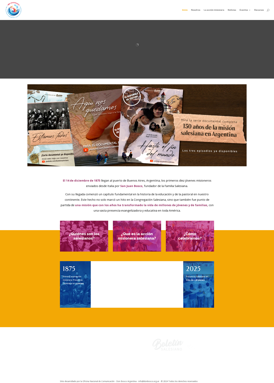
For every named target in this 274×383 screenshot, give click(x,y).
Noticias (232, 10)
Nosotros (195, 10)
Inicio (185, 10)
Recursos (259, 10)
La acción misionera (214, 10)
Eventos (244, 10)
